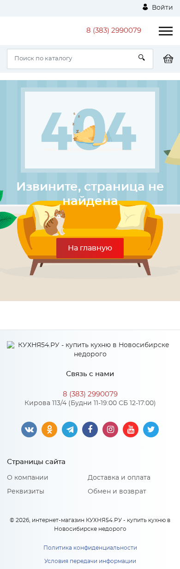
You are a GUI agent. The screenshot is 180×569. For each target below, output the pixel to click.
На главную (90, 248)
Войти (161, 8)
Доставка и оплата (119, 478)
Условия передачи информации (90, 561)
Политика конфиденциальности (90, 548)
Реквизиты (25, 491)
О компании (27, 478)
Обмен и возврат (117, 491)
